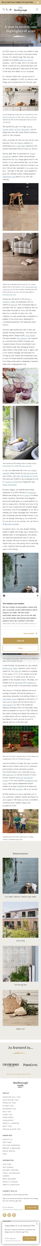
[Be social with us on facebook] (4, 1215)
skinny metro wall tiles (28, 117)
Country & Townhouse (13, 482)
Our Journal (8, 1167)
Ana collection (22, 338)
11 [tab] (28, 1074)
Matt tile (18, 671)
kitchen (33, 772)
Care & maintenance (11, 1173)
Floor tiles (7, 1115)
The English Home (9, 699)
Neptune (13, 305)
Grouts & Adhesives (11, 1123)
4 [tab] (13, 1074)
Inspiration (19, 789)
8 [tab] (22, 1074)
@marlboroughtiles (12, 524)
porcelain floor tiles (9, 295)
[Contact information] (7, 9)
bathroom (10, 775)
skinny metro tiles (18, 146)
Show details (29, 633)
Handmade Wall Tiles (11, 1097)
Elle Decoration (29, 473)
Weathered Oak (9, 177)
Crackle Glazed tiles (12, 1129)
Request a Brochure (11, 1148)
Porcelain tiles (9, 1103)
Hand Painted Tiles (10, 1100)
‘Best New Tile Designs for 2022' (25, 476)
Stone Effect (8, 1120)
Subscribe (29, 1238)
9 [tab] (24, 1074)
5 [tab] (15, 1074)
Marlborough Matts (12, 659)
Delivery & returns (11, 1170)
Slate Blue (18, 683)
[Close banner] (37, 595)
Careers (6, 1176)
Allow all (20, 641)
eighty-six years (25, 60)
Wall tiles (7, 1112)
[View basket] (11, 9)
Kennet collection (9, 117)
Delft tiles (7, 1126)
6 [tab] (17, 1074)
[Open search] (4, 9)
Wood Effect (8, 1117)
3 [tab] (11, 1074)
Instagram (32, 492)
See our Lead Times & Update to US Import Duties (17, 2)
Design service (9, 1151)
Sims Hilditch (30, 335)
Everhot (32, 716)
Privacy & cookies (10, 1182)
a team (26, 495)
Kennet (20, 143)
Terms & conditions (11, 1185)
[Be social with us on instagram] (9, 1215)
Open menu (37, 9)
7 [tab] (19, 1074)
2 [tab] (9, 1074)
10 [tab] (26, 1074)
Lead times (7, 1142)
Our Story (7, 1164)
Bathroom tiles (9, 1109)
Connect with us (10, 1191)
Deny (20, 648)
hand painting (8, 705)
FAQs (5, 1154)
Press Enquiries (9, 1179)
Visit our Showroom (11, 1145)
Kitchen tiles (8, 1106)
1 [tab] (7, 1074)
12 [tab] (30, 1074)
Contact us (7, 1139)
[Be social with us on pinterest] (14, 1215)
